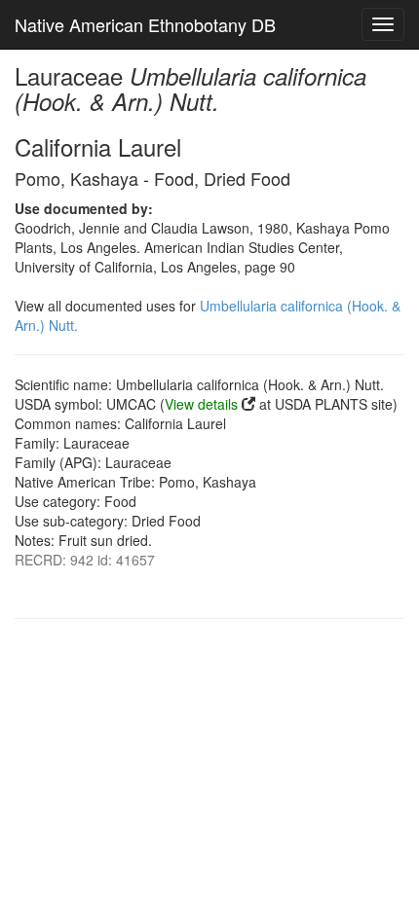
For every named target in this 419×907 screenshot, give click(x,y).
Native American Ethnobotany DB (145, 24)
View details (201, 404)
